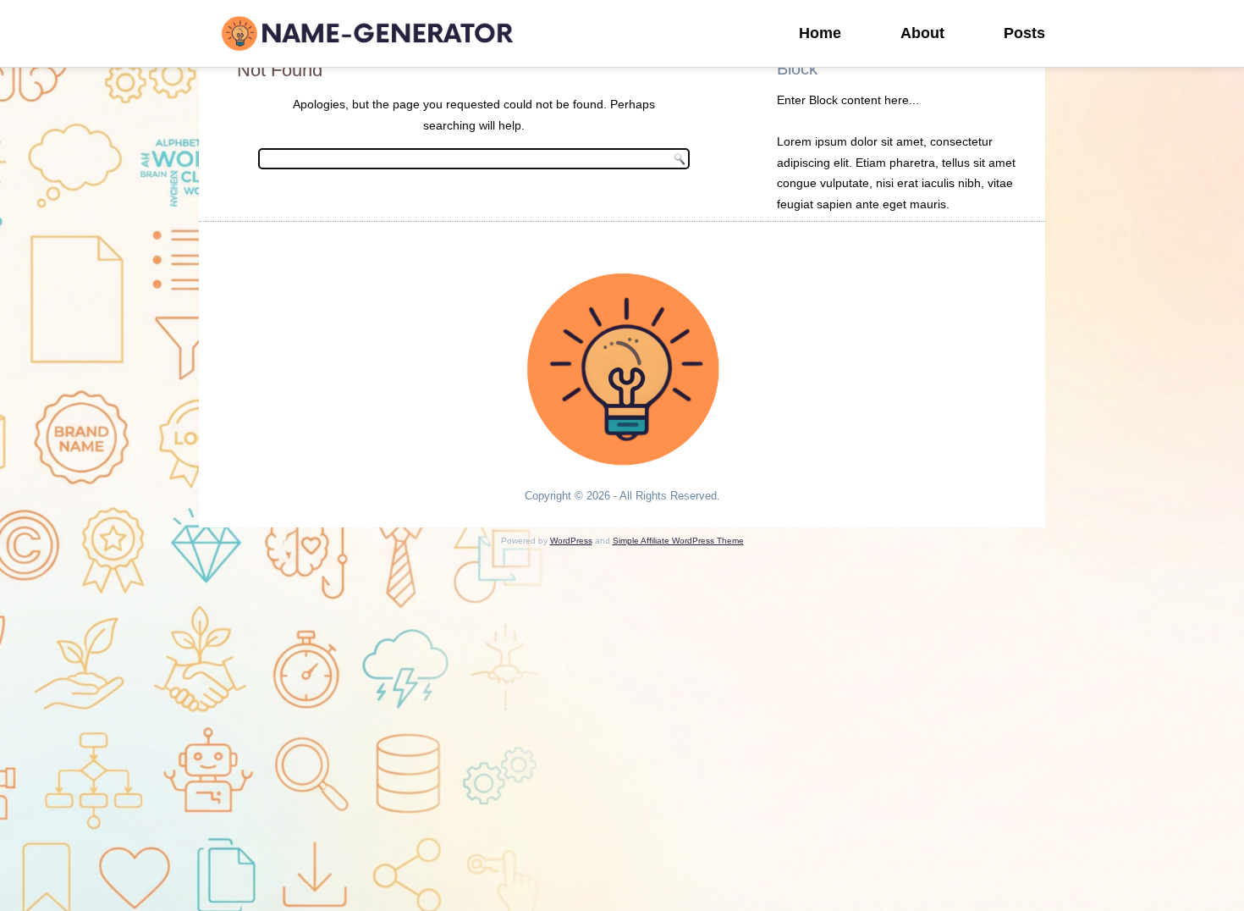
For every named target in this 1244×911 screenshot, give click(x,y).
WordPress (571, 540)
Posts (1024, 33)
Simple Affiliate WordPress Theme (678, 540)
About (922, 33)
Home (820, 33)
